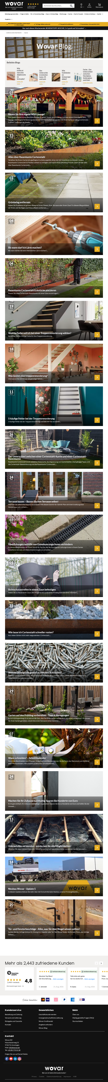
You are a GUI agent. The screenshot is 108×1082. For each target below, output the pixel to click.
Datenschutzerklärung (54, 1076)
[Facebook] (7, 1059)
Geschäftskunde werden (47, 1014)
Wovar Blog (43, 1028)
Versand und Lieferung (13, 1018)
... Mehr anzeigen (57, 979)
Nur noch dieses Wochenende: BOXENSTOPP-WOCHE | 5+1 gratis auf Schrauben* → (54, 28)
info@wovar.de (14, 1048)
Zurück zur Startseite (14, 33)
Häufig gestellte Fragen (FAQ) (83, 1018)
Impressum (67, 1076)
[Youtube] (11, 1059)
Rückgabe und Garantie (13, 1021)
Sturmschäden (77, 1021)
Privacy (34, 1076)
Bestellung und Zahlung (13, 1014)
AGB (74, 1076)
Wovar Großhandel (46, 1021)
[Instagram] (20, 1059)
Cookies (41, 1076)
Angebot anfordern (46, 1025)
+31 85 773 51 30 (14, 1050)
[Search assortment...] (71, 6)
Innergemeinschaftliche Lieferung (51, 1018)
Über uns (75, 1014)
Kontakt (8, 1025)
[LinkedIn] (15, 1059)
